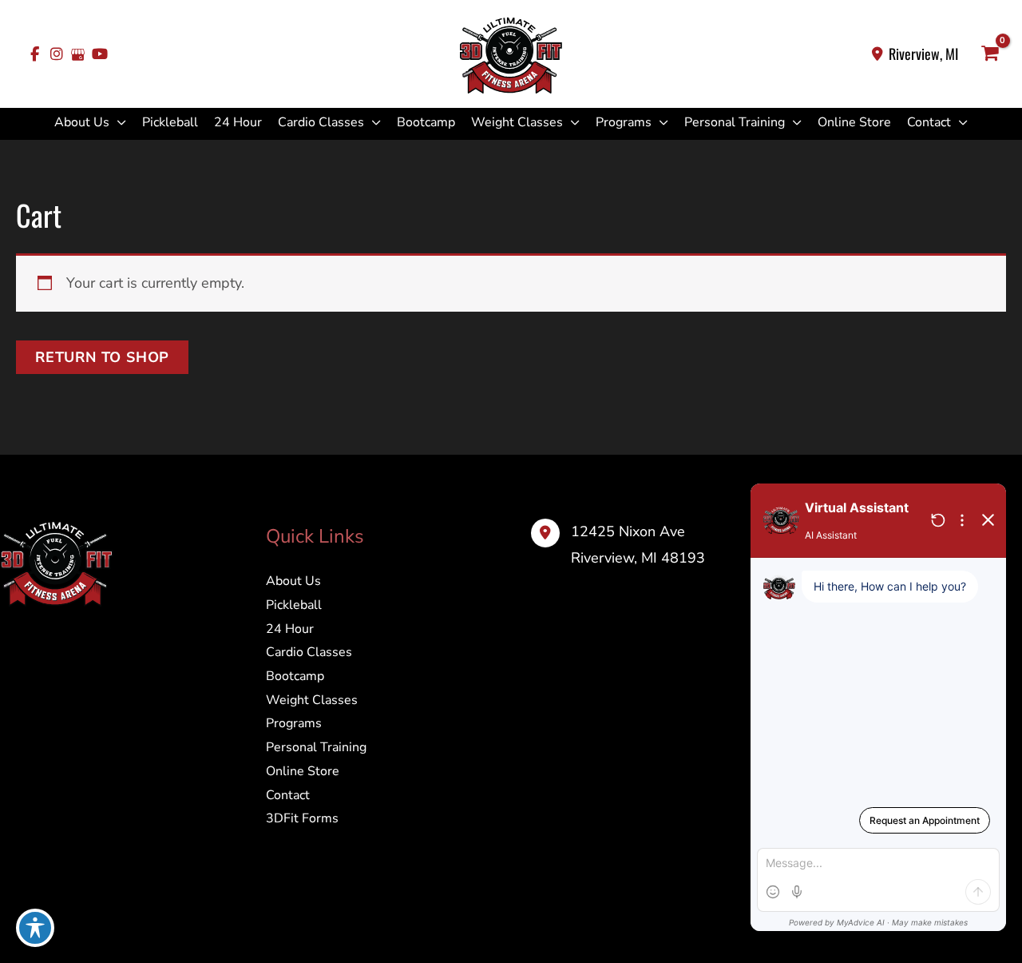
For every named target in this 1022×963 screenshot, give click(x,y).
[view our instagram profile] (56, 54)
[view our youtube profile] (99, 54)
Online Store (854, 122)
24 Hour (238, 122)
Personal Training (734, 122)
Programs (624, 122)
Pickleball (170, 122)
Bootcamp (426, 122)
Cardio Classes (321, 122)
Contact (929, 122)
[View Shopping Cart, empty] (990, 54)
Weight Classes (517, 122)
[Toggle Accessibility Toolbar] (35, 928)
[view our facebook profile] (35, 54)
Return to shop (102, 357)
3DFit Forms (302, 818)
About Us (81, 122)
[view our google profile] (78, 54)
